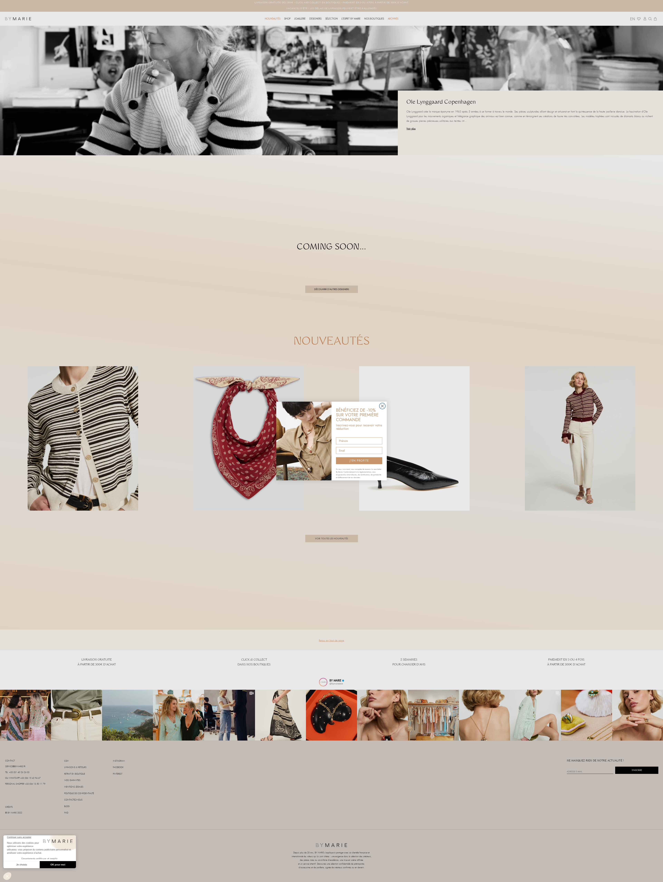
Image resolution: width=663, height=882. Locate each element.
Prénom (341, 434)
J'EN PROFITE (359, 461)
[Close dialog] (382, 406)
